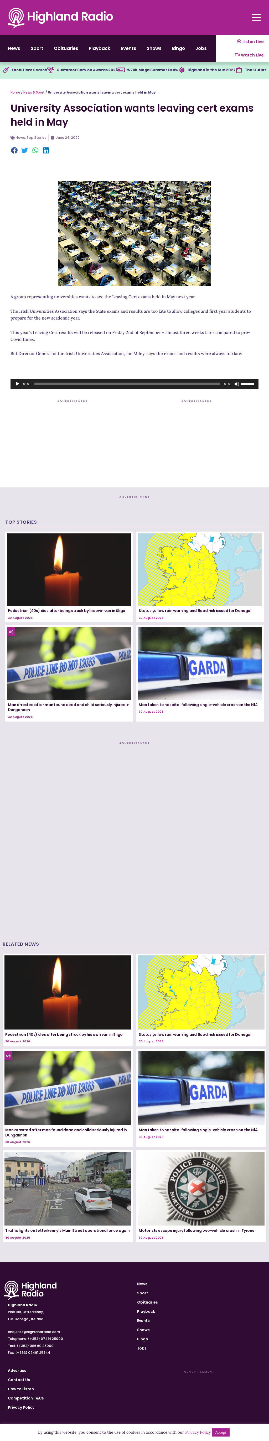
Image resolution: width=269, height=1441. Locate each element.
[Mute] (237, 384)
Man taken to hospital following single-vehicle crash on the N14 (198, 704)
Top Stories (36, 137)
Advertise (17, 1370)
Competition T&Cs (26, 1398)
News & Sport (34, 92)
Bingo (178, 48)
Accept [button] (220, 1432)
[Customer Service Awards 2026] (51, 70)
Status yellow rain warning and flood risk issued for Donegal (195, 610)
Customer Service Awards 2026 (87, 70)
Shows (154, 48)
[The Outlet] (239, 70)
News (14, 48)
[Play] (17, 384)
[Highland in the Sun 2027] (182, 70)
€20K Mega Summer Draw (152, 70)
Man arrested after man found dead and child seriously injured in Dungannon (69, 707)
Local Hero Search (29, 70)
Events (128, 48)
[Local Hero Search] (6, 70)
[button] (14, 151)
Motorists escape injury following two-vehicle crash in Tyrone (197, 1230)
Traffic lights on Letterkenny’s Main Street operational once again (67, 1230)
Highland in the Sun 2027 (211, 70)
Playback (99, 48)
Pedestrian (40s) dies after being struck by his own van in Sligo (66, 610)
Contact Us (19, 1379)
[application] (134, 384)
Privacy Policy (21, 1407)
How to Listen (21, 1389)
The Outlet (255, 70)
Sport (37, 48)
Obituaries (66, 48)
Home (15, 92)
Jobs (201, 48)
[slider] (248, 383)
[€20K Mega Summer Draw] (121, 70)
